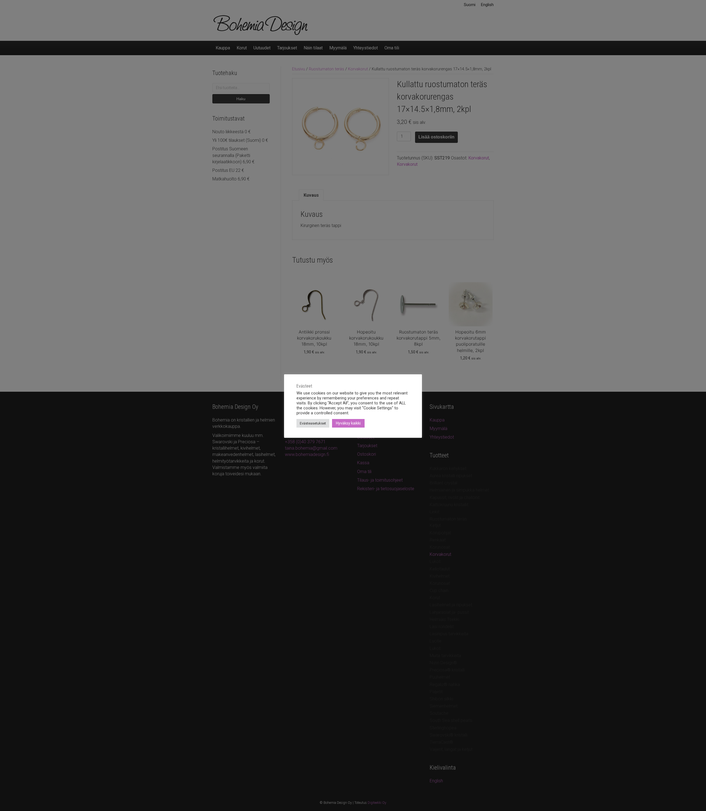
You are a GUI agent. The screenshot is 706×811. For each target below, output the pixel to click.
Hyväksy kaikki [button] (348, 423)
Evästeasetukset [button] (313, 423)
